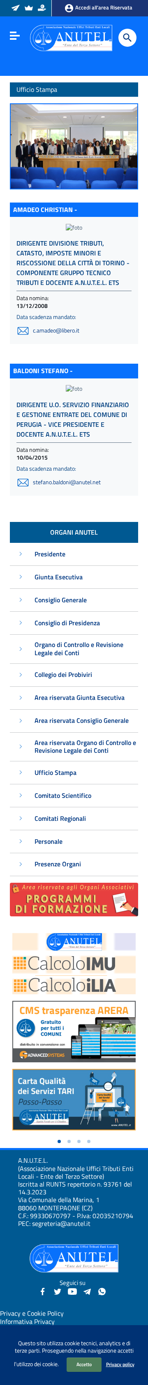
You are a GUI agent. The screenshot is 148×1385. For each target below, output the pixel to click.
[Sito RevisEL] (29, 8)
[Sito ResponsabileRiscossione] (43, 8)
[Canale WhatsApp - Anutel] (102, 1291)
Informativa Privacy (27, 1321)
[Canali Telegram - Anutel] (87, 1291)
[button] (59, 1141)
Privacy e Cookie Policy (32, 1313)
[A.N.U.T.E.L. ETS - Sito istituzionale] (71, 37)
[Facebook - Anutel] (43, 1291)
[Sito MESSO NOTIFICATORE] (16, 8)
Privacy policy (120, 1364)
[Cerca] (127, 38)
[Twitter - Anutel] (57, 1291)
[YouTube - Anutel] (72, 1291)
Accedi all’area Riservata (103, 7)
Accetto (84, 1364)
